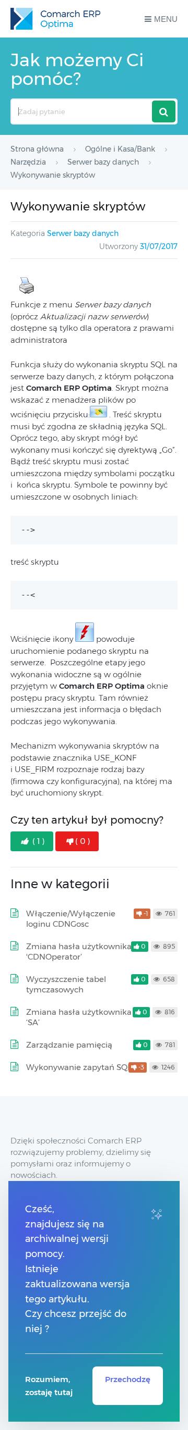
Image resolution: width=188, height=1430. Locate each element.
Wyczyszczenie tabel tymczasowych (66, 984)
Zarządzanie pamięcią (69, 1045)
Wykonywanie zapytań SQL (79, 1067)
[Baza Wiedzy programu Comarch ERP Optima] (55, 19)
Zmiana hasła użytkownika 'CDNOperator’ (79, 951)
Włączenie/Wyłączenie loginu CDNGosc (70, 919)
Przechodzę (127, 1379)
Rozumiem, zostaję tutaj (49, 1385)
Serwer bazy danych (83, 233)
